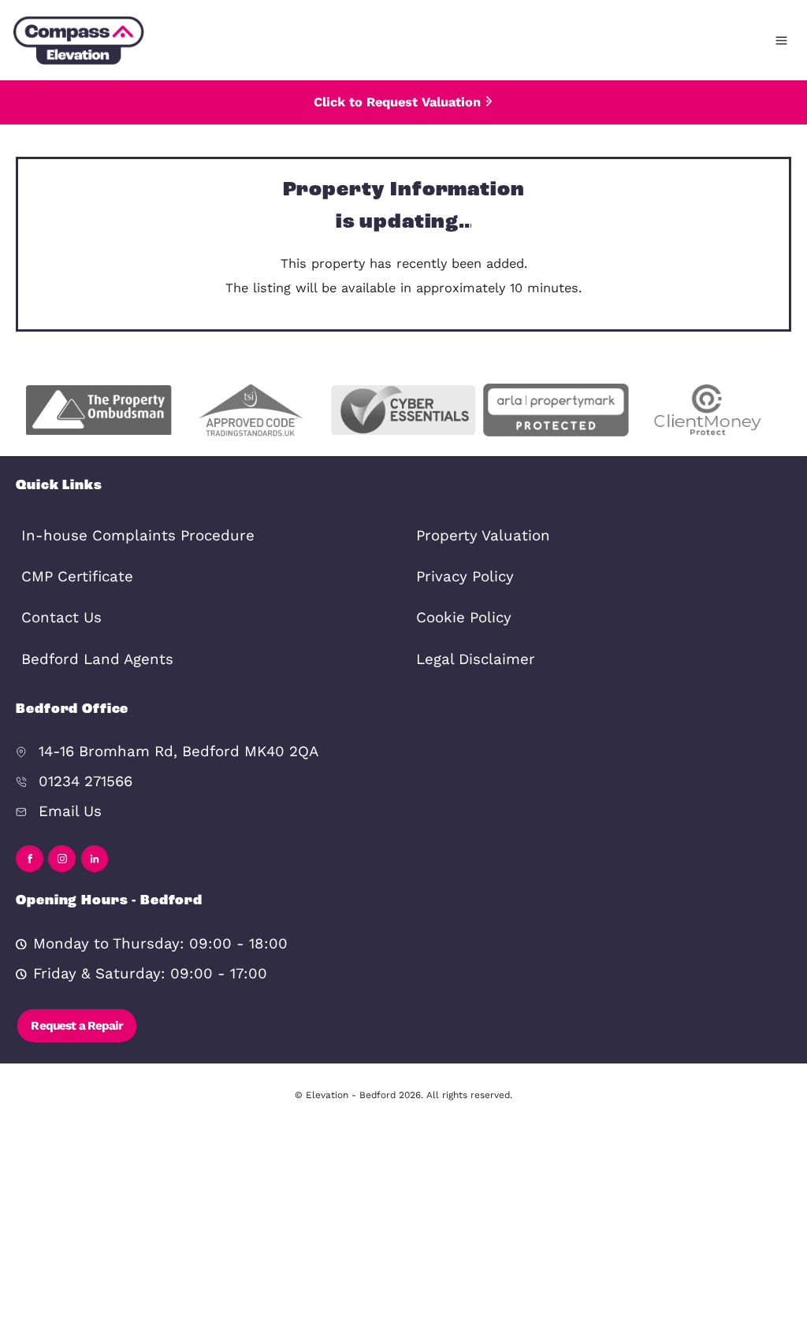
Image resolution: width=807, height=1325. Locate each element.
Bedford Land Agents (97, 659)
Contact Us (61, 617)
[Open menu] (781, 40)
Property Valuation (483, 535)
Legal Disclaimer (475, 659)
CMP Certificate (77, 576)
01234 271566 (85, 781)
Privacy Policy (465, 576)
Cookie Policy (463, 617)
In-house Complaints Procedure (138, 535)
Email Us (70, 811)
